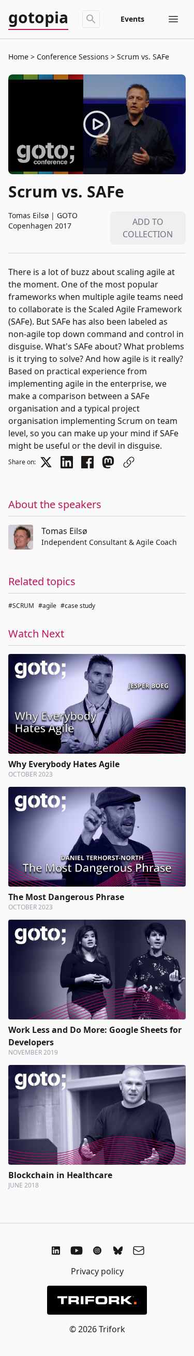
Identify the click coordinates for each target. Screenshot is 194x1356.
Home (18, 57)
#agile (47, 605)
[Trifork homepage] (96, 1300)
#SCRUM (21, 605)
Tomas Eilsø (64, 531)
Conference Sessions (73, 57)
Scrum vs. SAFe (142, 57)
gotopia (38, 18)
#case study (78, 605)
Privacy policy (97, 1271)
